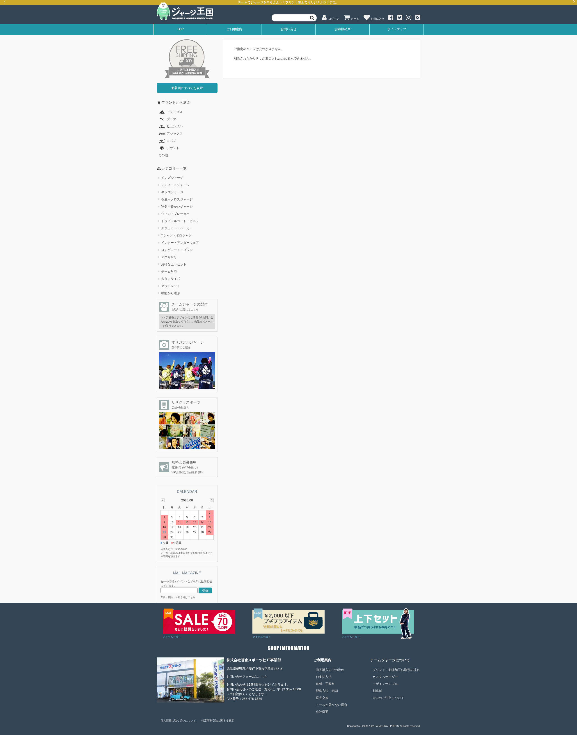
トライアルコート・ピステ (180, 221)
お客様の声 (342, 29)
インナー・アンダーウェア (180, 242)
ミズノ (171, 140)
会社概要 (322, 712)
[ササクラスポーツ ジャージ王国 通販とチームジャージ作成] (185, 19)
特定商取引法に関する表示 (217, 720)
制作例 (377, 691)
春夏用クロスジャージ (177, 199)
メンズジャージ (172, 177)
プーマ (171, 119)
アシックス (175, 133)
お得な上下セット (173, 264)
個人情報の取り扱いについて (178, 720)
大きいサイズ (170, 278)
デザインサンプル (385, 684)
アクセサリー (170, 257)
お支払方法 (324, 677)
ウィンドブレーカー (175, 214)
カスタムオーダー (385, 677)
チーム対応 (169, 271)
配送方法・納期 (327, 691)
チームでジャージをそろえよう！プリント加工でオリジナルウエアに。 (288, 2)
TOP (180, 29)
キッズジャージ (172, 192)
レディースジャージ (175, 185)
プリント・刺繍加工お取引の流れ (396, 670)
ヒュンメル (175, 126)
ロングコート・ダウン (177, 250)
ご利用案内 (234, 29)
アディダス (175, 112)
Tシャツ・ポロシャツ (176, 235)
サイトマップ (396, 29)
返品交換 (322, 698)
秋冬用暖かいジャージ (177, 206)
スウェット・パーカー (177, 228)
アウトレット (170, 286)
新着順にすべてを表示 (187, 88)
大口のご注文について (388, 698)
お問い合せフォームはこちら (247, 676)
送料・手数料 (325, 684)
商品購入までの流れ (330, 670)
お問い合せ (288, 29)
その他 (163, 155)
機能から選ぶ (170, 293)
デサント (173, 148)
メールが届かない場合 (331, 705)
